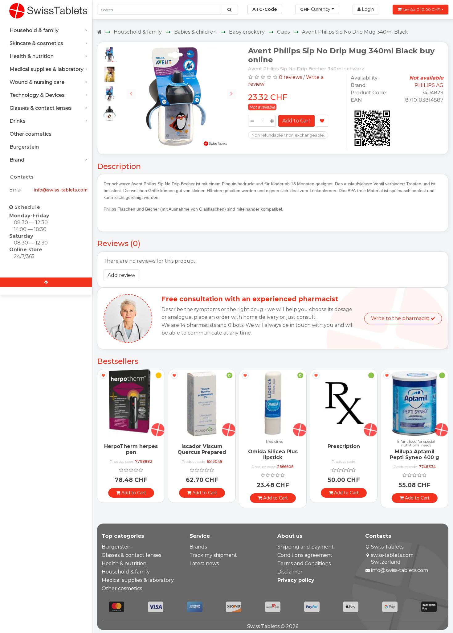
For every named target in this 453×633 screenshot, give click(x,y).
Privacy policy (295, 580)
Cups (283, 32)
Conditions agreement (305, 555)
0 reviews (290, 77)
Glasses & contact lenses (41, 108)
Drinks (18, 121)
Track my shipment (213, 555)
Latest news (204, 563)
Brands (198, 547)
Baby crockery (247, 32)
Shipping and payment (305, 547)
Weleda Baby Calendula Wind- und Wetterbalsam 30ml (420, 460)
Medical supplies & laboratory (47, 69)
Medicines (208, 442)
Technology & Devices (37, 95)
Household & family (34, 30)
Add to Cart (296, 121)
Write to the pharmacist (401, 318)
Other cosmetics (30, 134)
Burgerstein (24, 147)
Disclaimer (290, 572)
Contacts (22, 177)
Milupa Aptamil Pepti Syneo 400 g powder (348, 457)
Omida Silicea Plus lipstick (207, 454)
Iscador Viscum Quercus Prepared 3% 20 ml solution (136, 452)
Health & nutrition (32, 56)
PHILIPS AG (428, 85)
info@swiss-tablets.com (61, 190)
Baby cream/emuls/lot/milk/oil (421, 443)
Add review (121, 275)
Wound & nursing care (37, 82)
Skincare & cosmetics (36, 43)
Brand (17, 160)
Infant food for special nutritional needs (350, 443)
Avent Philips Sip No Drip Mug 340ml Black (355, 32)
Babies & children (195, 32)
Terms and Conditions (304, 563)
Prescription (278, 446)
